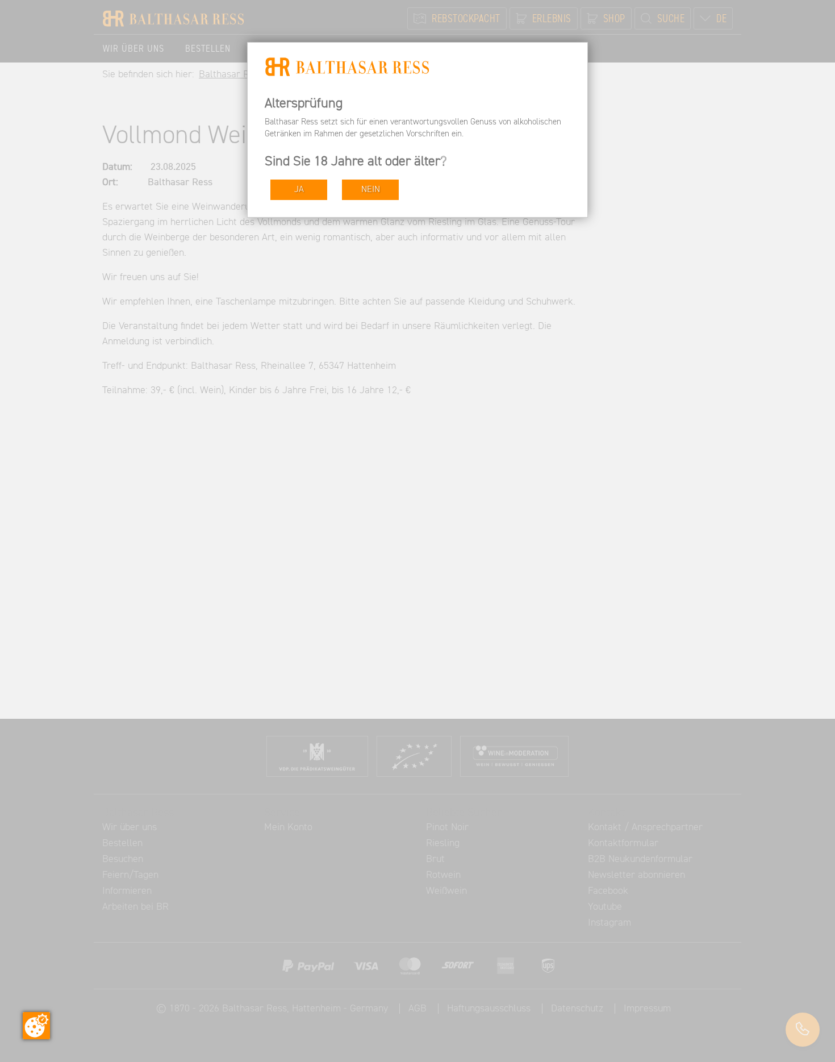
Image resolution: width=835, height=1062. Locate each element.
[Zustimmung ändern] (36, 1025)
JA (299, 189)
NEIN (370, 189)
